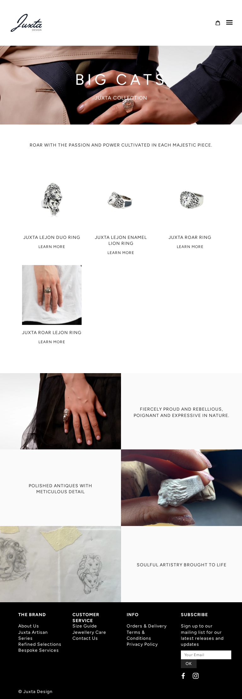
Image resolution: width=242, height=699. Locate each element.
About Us (28, 626)
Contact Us (85, 638)
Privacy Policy (142, 644)
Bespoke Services (38, 650)
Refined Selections (39, 644)
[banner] (26, 23)
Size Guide (84, 626)
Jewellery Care (89, 632)
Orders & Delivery (147, 626)
